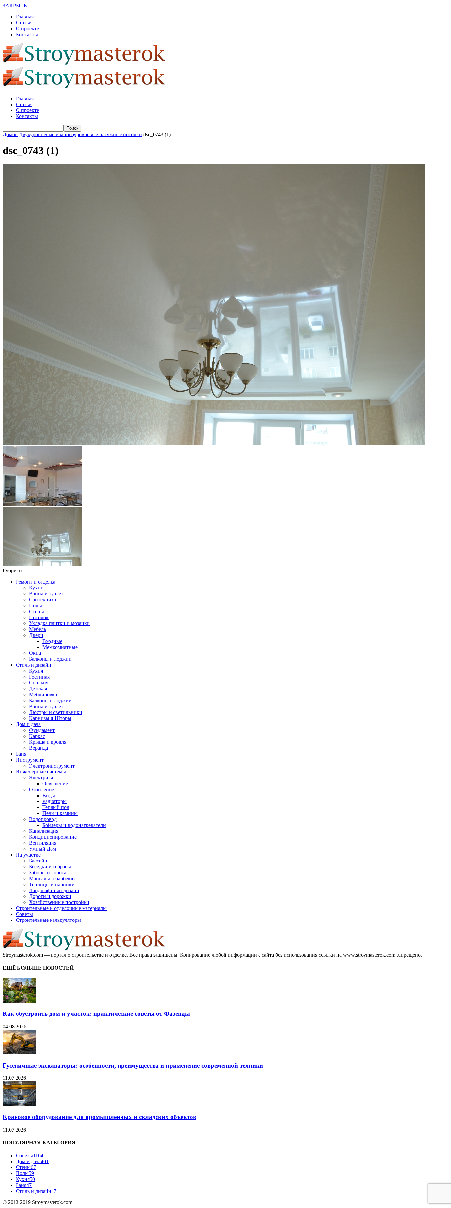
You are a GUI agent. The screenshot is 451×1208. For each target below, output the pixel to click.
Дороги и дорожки (50, 896)
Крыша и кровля (47, 742)
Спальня (38, 682)
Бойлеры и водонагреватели (74, 825)
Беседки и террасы (50, 866)
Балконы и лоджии (50, 659)
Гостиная (39, 677)
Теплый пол (55, 807)
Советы (24, 914)
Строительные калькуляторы (48, 920)
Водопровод (43, 819)
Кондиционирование (53, 837)
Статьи (24, 22)
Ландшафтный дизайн (54, 890)
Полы (35, 605)
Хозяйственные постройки (59, 902)
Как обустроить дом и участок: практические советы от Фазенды (96, 1013)
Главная (25, 16)
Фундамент (42, 730)
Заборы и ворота (47, 872)
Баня (21, 754)
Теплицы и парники (52, 884)
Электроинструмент (52, 766)
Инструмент (30, 760)
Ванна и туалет (46, 593)
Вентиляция (42, 843)
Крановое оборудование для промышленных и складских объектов (99, 1116)
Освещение (55, 783)
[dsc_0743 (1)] (214, 443)
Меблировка (43, 694)
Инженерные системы (41, 771)
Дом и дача (28, 724)
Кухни (36, 587)
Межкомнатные (60, 647)
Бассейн (38, 860)
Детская (38, 688)
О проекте (27, 28)
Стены (36, 611)
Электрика (41, 777)
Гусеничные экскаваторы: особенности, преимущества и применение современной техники (133, 1065)
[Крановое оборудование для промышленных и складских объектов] (19, 1104)
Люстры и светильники (55, 712)
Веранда (38, 748)
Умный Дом (42, 849)
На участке (28, 855)
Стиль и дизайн (33, 665)
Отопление (41, 789)
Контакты (27, 34)
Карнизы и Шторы (50, 718)
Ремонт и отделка (35, 582)
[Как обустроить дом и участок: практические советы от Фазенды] (19, 1001)
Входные (52, 641)
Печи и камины (60, 813)
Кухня (36, 671)
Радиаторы (54, 801)
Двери (36, 635)
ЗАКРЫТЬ (15, 5)
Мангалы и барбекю (52, 878)
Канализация (43, 831)
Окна (35, 653)
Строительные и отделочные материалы (61, 908)
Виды (48, 795)
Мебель (37, 629)
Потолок (39, 617)
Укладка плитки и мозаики (59, 623)
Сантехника (42, 599)
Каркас (37, 736)
